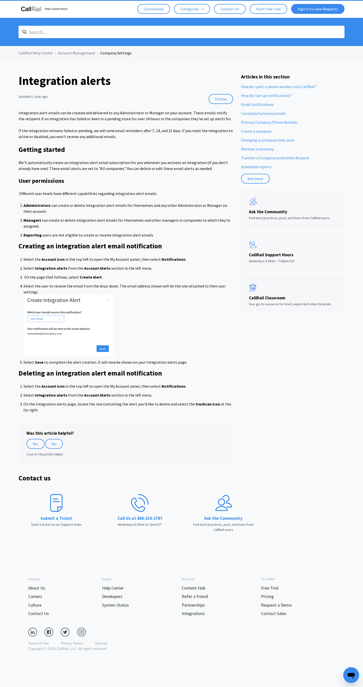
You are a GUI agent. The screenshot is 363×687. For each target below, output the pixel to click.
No (54, 443)
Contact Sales (273, 613)
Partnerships (193, 605)
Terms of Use (38, 643)
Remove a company (257, 148)
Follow (221, 98)
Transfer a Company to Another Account (275, 157)
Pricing (267, 596)
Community (154, 8)
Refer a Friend (195, 596)
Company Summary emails (263, 113)
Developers (112, 596)
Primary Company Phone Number (269, 122)
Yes (35, 443)
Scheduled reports (256, 166)
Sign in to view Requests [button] (318, 8)
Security (101, 643)
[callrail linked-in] (36, 631)
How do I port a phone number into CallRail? (278, 86)
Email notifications (257, 104)
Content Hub (193, 588)
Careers (35, 596)
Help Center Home (56, 9)
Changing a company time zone (267, 140)
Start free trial (268, 8)
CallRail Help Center (36, 52)
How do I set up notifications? (266, 95)
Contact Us (230, 8)
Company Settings (116, 52)
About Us (36, 588)
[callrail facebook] (52, 631)
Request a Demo (276, 605)
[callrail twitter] (69, 631)
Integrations (193, 613)
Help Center (113, 588)
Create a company (256, 131)
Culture (34, 605)
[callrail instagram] (85, 631)
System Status (115, 605)
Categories (190, 8)
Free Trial (269, 588)
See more (255, 178)
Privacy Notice (72, 643)
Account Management (76, 52)
